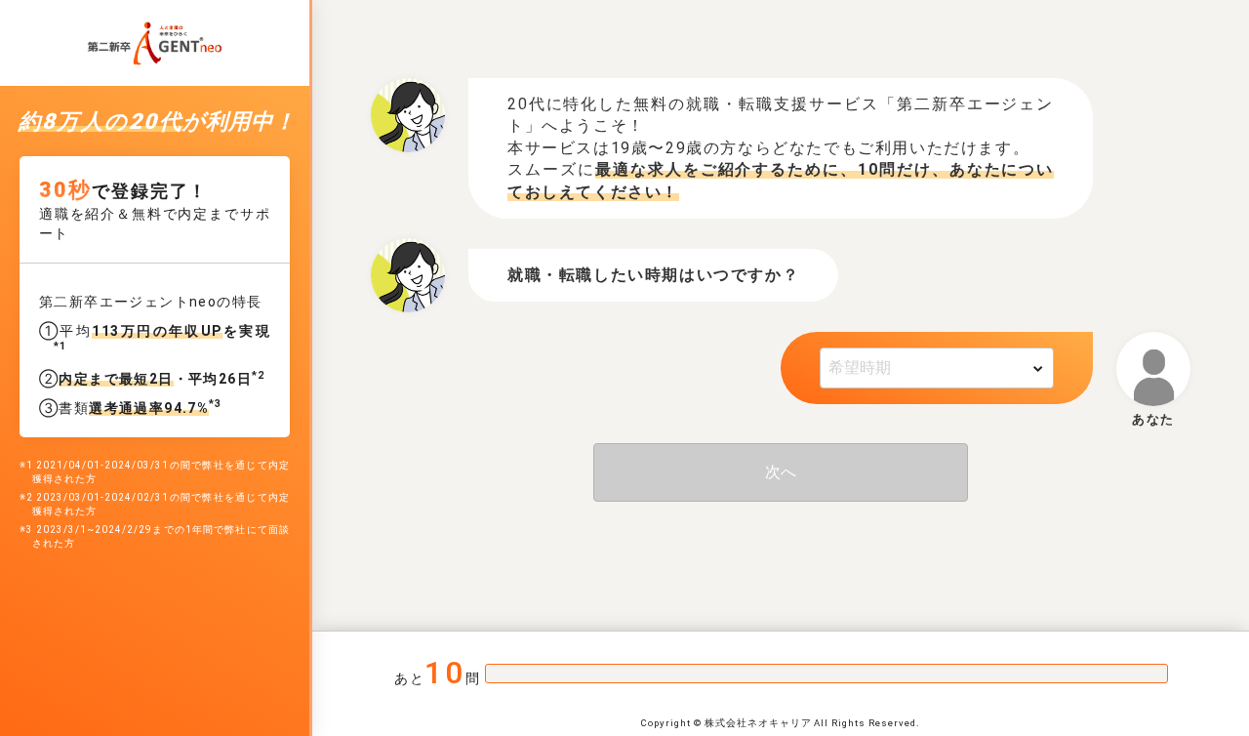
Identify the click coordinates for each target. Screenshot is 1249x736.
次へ (780, 472)
